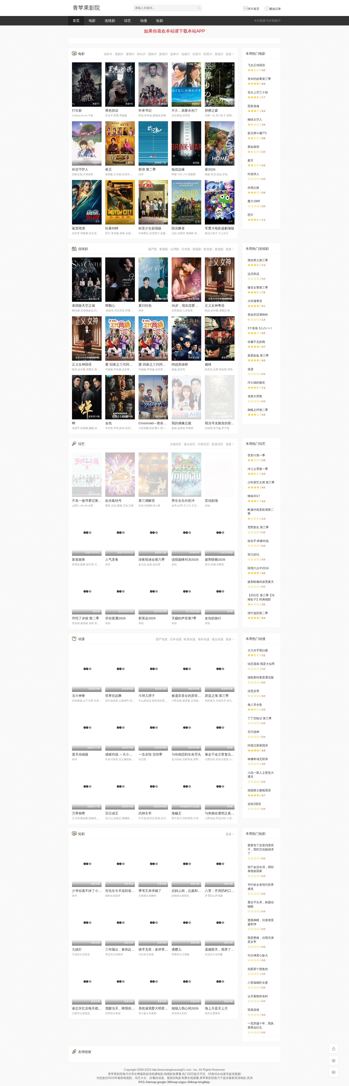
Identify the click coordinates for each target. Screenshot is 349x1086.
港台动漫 (217, 639)
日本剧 (185, 249)
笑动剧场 (211, 500)
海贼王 (176, 813)
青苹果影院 (86, 8)
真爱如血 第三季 (258, 355)
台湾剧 (174, 249)
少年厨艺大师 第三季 (261, 482)
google (161, 1082)
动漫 (143, 21)
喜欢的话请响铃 (258, 314)
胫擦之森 (211, 110)
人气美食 (111, 559)
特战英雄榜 (180, 364)
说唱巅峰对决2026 (185, 559)
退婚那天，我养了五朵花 (223, 949)
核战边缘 (178, 169)
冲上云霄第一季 (258, 468)
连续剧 (110, 21)
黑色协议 (111, 110)
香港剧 (163, 249)
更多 (229, 54)
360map (172, 1082)
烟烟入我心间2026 (185, 1008)
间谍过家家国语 (258, 745)
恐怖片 (152, 54)
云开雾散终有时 (258, 996)
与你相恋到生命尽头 (186, 754)
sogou (182, 1082)
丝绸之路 (253, 187)
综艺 (127, 21)
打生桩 (77, 110)
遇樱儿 (176, 949)
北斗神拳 (78, 696)
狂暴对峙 (111, 228)
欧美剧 (208, 249)
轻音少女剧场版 (150, 228)
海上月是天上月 (216, 1008)
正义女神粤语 (214, 305)
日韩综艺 (203, 444)
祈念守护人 (80, 169)
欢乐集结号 (113, 500)
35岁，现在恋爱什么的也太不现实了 (198, 305)
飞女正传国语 (256, 65)
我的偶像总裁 (181, 423)
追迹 (250, 369)
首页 (76, 21)
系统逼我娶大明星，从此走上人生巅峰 (166, 1008)
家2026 (210, 169)
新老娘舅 (78, 559)
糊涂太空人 (255, 119)
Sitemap (151, 1082)
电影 (92, 21)
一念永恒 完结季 (150, 754)
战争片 (174, 54)
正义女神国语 (82, 364)
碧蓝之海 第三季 (217, 696)
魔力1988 (254, 201)
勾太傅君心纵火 (258, 955)
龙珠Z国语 (254, 804)
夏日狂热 (145, 305)
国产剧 (152, 249)
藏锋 (208, 364)
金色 (108, 423)
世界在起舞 (113, 696)
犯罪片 (208, 54)
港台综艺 (189, 444)
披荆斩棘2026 (215, 559)
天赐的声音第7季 (184, 618)
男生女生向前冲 (183, 500)
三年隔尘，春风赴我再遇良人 (126, 949)
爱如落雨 (253, 146)
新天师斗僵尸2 (257, 133)
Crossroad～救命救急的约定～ (161, 423)
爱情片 (130, 54)
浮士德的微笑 (256, 382)
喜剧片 (119, 54)
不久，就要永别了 (185, 110)
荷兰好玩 (253, 554)
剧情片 (163, 54)
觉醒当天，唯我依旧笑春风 (125, 1008)
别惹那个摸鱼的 (258, 969)
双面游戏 (253, 1009)
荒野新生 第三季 (258, 527)
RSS (142, 1082)
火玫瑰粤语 (255, 300)
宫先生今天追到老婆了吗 (123, 891)
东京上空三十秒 (258, 92)
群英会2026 (147, 618)
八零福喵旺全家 (258, 982)
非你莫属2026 (115, 618)
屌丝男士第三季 (258, 260)
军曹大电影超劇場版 (219, 228)
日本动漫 (175, 639)
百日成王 (111, 813)
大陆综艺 (175, 444)
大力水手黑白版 (258, 650)
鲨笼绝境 (78, 228)
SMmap (192, 1082)
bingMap (204, 1082)
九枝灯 (77, 949)
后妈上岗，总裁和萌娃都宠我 (193, 891)
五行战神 (253, 731)
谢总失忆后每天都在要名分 (91, 1008)
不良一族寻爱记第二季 (88, 500)
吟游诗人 (253, 174)
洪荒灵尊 (253, 691)
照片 (250, 214)
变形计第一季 (256, 455)
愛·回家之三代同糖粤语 (122, 364)
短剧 (159, 21)
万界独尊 (78, 813)
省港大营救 (255, 396)
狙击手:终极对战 (258, 540)
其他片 (219, 54)
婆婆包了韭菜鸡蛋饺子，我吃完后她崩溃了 (261, 849)
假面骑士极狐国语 (259, 790)
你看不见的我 (256, 341)
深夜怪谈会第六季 (152, 559)
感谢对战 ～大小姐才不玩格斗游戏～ (132, 754)
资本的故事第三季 (259, 78)
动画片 (185, 54)
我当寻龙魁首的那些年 (221, 423)
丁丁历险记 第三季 (260, 718)
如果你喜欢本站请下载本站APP (174, 31)
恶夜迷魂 (253, 106)
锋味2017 (254, 496)
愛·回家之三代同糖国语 (155, 364)
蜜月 (250, 160)
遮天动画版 (80, 754)
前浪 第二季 (147, 169)
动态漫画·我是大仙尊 (261, 663)
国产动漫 (161, 639)
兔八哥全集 (255, 704)
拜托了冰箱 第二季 (85, 618)
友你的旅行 (213, 618)
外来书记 (145, 110)
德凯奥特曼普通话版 (261, 677)
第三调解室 (147, 500)
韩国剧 (196, 249)
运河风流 (253, 273)
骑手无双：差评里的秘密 (156, 949)
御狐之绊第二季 (258, 409)
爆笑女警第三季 (258, 287)
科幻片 (141, 54)
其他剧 (219, 249)
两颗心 (110, 305)
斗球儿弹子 (147, 696)
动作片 (108, 54)
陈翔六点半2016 (258, 568)
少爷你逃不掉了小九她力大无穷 (95, 891)
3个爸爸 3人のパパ (260, 328)
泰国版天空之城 (83, 305)
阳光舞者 (178, 228)
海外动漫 (203, 639)
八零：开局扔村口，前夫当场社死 (229, 891)
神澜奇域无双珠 (258, 759)
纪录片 (196, 54)
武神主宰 (145, 813)
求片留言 (253, 8)
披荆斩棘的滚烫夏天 (261, 581)
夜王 (108, 169)
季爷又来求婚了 (150, 891)
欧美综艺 (217, 444)
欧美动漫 (189, 639)
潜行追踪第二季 (258, 613)
